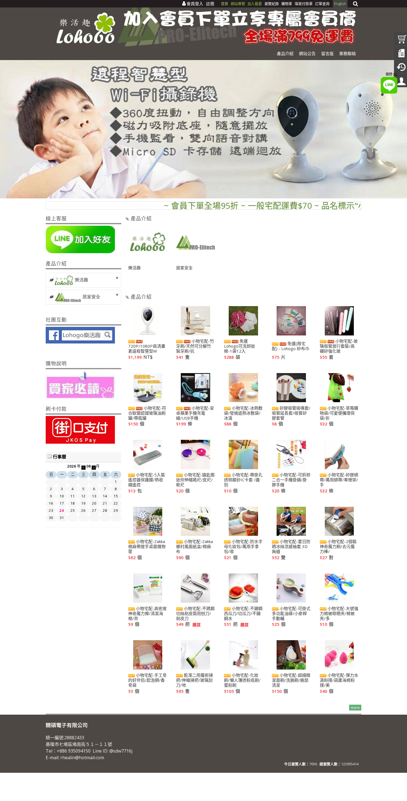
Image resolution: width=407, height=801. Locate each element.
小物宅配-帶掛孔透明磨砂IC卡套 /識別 (243, 479)
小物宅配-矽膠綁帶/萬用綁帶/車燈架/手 (339, 479)
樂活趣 (81, 280)
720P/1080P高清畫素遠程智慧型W (146, 348)
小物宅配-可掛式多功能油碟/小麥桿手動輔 (291, 613)
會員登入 (195, 3)
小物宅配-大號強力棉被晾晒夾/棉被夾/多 (339, 613)
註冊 (210, 3)
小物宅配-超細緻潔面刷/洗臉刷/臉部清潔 (291, 680)
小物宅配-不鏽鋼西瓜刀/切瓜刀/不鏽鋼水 (243, 613)
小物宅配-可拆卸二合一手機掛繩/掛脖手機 (291, 479)
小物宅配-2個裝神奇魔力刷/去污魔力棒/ (338, 546)
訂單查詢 (322, 3)
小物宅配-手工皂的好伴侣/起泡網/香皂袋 (147, 680)
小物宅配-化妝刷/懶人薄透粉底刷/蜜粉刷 (242, 680)
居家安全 (91, 297)
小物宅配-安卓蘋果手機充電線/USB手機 (195, 412)
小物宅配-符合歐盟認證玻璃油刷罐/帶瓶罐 (147, 412)
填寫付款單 (304, 3)
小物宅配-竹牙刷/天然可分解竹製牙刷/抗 (195, 346)
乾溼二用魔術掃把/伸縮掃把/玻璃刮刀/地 (194, 680)
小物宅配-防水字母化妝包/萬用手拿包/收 (243, 546)
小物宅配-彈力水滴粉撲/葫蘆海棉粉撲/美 (339, 680)
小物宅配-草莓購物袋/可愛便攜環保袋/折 (339, 412)
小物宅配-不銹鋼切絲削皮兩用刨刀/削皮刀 (195, 613)
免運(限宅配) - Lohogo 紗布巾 (290, 346)
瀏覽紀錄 (272, 3)
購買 (196, 624)
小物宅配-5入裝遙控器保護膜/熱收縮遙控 (146, 479)
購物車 (286, 3)
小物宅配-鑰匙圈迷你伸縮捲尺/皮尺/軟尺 (195, 479)
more (355, 707)
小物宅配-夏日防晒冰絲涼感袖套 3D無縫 (291, 546)
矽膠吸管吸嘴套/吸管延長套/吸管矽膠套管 (291, 412)
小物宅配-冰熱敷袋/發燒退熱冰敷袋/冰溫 (243, 412)
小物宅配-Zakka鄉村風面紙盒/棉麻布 (194, 546)
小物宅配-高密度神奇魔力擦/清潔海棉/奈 (147, 613)
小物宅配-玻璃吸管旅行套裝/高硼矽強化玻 (339, 346)
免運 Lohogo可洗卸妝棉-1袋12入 (239, 346)
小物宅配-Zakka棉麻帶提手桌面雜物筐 (147, 546)
